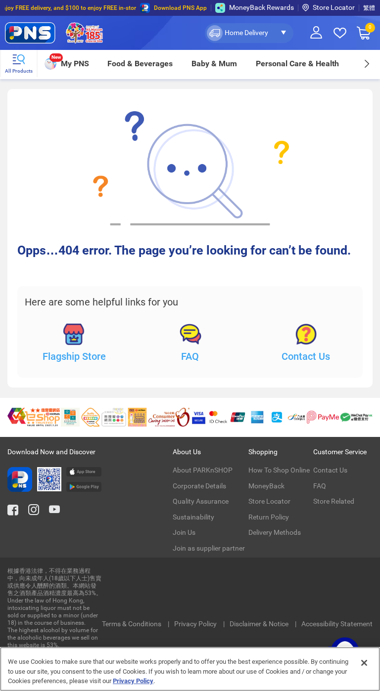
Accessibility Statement (337, 624)
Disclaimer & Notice (260, 624)
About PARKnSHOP (203, 470)
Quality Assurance (201, 501)
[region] (190, 669)
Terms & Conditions (132, 624)
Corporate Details (199, 486)
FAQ (190, 356)
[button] (249, 33)
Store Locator (334, 7)
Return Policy (268, 517)
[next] (366, 63)
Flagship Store (74, 356)
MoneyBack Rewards (261, 7)
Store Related (333, 501)
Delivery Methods (274, 532)
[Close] (364, 663)
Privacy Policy (196, 624)
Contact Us (306, 356)
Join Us (184, 532)
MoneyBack (266, 486)
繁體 (369, 7)
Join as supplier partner (209, 548)
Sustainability (193, 517)
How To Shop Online (279, 470)
